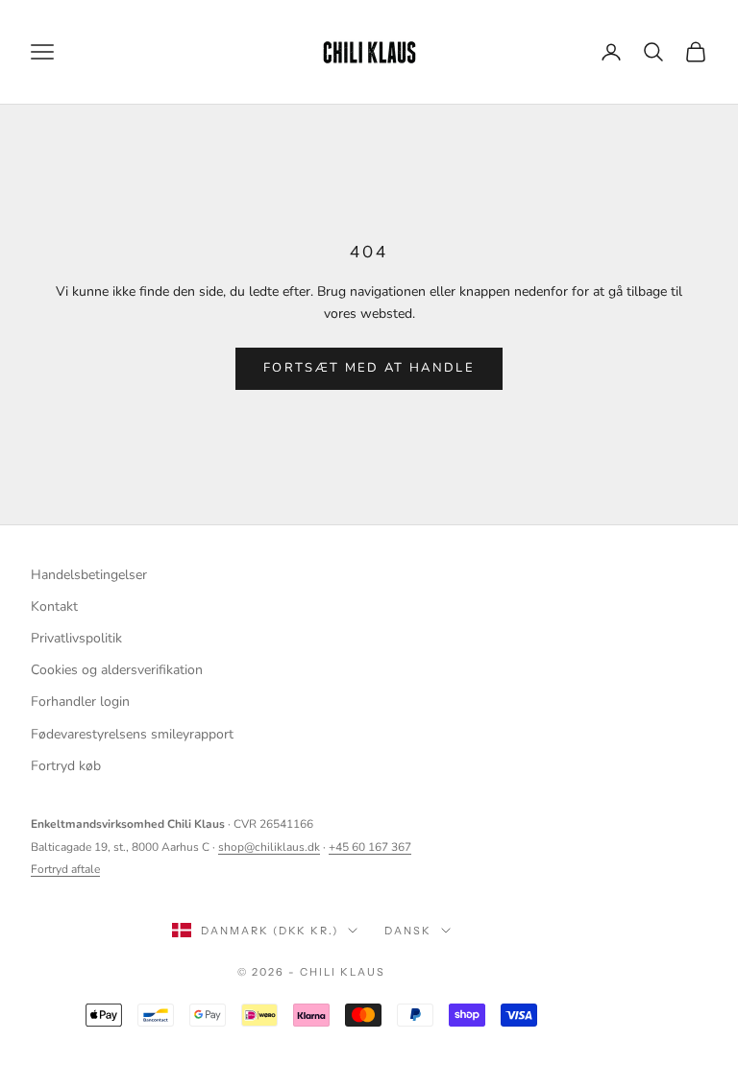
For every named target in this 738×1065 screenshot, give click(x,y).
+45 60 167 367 (370, 847)
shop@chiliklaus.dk (269, 847)
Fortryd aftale (65, 869)
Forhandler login (80, 701)
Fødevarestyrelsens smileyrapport (132, 734)
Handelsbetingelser (89, 575)
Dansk (407, 930)
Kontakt (54, 606)
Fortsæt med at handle (369, 367)
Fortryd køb (66, 766)
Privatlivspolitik (76, 638)
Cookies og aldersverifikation (117, 670)
